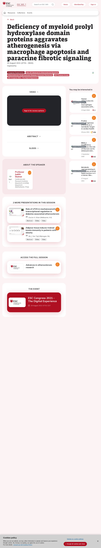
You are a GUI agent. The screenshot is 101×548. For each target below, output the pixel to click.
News (66, 4)
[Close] (98, 541)
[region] (50, 541)
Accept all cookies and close (76, 544)
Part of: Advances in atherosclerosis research (42, 72)
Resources (11, 13)
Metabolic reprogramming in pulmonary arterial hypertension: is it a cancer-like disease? (88, 172)
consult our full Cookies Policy (22, 545)
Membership (79, 4)
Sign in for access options (34, 111)
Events (29, 13)
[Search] (52, 4)
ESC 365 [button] (21, 4)
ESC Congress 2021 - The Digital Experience (42, 299)
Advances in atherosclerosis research (39, 266)
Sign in (93, 4)
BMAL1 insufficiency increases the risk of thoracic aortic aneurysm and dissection (88, 148)
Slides (37, 220)
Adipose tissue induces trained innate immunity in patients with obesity (41, 230)
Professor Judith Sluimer (19, 174)
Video (44, 220)
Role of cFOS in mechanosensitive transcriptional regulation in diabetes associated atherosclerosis (42, 211)
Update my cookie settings (75, 539)
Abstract (30, 220)
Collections (21, 13)
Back (12, 19)
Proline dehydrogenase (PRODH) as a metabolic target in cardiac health (88, 125)
